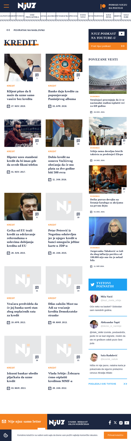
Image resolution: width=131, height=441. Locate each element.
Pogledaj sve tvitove (102, 384)
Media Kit (83, 422)
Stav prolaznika (32, 16)
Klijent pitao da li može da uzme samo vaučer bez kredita (20, 95)
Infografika (62, 16)
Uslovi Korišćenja (78, 424)
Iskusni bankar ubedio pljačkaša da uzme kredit (22, 377)
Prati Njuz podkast (101, 46)
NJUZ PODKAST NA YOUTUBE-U (103, 36)
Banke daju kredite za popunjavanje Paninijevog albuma (63, 95)
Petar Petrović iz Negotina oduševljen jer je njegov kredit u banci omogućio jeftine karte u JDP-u (63, 238)
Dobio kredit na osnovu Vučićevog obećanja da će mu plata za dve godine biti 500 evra (61, 164)
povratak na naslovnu (29, 30)
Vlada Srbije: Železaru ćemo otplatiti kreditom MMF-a (64, 377)
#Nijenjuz (98, 16)
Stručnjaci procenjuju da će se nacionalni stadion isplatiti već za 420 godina (107, 102)
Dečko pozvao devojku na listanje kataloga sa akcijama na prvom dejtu (106, 202)
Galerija (51, 16)
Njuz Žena (108, 16)
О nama (72, 422)
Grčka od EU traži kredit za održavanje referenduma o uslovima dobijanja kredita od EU (21, 238)
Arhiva (117, 16)
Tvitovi (20, 16)
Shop (13, 16)
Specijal (73, 16)
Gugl (43, 16)
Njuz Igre (126, 16)
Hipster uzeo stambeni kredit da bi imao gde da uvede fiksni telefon (22, 160)
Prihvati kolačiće (115, 435)
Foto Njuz (83, 16)
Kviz (91, 16)
